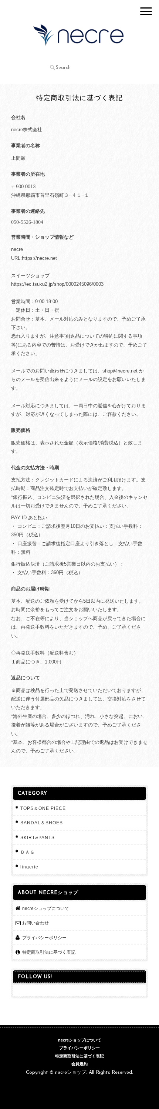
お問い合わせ (35, 922)
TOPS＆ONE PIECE (43, 808)
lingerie (29, 866)
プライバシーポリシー (44, 937)
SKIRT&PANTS (37, 837)
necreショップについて (45, 908)
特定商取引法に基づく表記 (48, 952)
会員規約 (79, 1064)
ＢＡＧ (27, 852)
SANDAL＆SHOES (41, 822)
